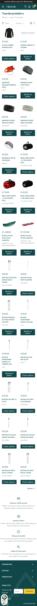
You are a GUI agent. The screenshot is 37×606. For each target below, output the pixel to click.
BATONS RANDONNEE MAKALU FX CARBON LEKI (7, 360)
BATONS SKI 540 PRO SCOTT (26, 358)
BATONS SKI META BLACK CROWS (8, 471)
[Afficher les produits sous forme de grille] (31, 23)
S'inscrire (29, 591)
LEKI (22, 325)
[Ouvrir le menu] (3, 6)
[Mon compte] (29, 6)
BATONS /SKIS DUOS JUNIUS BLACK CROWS (9, 280)
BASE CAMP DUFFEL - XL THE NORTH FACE (27, 160)
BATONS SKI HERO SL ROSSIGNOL (27, 400)
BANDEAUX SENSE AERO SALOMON (8, 121)
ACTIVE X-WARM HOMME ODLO (7, 46)
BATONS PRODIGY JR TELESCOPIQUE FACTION (8, 319)
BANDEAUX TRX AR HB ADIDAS (8, 159)
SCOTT (23, 362)
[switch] (4, 603)
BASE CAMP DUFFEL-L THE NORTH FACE (28, 197)
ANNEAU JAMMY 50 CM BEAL (27, 46)
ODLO (4, 50)
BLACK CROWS (7, 285)
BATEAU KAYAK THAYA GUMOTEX (27, 237)
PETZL (4, 90)
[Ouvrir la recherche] (25, 6)
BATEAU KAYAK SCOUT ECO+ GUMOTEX (7, 238)
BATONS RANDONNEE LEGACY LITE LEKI (27, 319)
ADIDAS (4, 163)
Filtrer (7, 23)
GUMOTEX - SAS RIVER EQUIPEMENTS (9, 244)
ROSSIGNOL (24, 404)
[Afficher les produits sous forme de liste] (34, 23)
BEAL (22, 50)
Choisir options (9, 59)
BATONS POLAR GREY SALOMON (26, 279)
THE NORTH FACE (26, 165)
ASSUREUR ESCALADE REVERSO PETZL (9, 85)
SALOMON (5, 126)
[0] (33, 6)
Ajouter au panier (28, 58)
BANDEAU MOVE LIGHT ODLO (26, 84)
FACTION (5, 325)
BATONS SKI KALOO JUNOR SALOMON (9, 436)
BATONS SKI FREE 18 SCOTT (9, 400)
